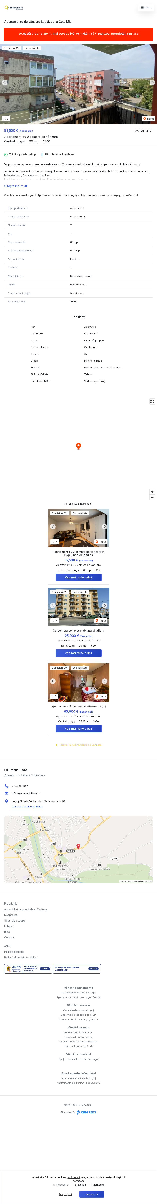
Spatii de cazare (14, 920)
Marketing (99, 1184)
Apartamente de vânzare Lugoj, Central (79, 997)
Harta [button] (150, 118)
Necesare (62, 1184)
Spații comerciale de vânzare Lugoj (78, 1059)
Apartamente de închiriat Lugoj (78, 1078)
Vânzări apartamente (78, 987)
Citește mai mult (15, 186)
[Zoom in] (152, 491)
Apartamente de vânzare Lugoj (57, 195)
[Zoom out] (152, 497)
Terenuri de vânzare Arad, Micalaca (78, 1041)
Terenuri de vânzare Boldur (78, 1046)
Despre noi (11, 914)
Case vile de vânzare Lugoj (78, 1010)
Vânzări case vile (78, 1005)
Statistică (80, 1184)
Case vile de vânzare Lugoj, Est (78, 1014)
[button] (4, 82)
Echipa (8, 926)
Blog (7, 931)
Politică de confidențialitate (21, 957)
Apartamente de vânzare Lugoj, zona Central (109, 195)
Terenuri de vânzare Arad (78, 1037)
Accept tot (92, 1194)
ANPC (7, 946)
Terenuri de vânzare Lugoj (78, 1032)
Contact (9, 937)
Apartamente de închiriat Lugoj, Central (78, 1082)
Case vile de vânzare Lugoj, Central (78, 1019)
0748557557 (20, 785)
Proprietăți (10, 903)
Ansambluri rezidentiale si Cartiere (25, 909)
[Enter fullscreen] (152, 401)
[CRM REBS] (86, 1112)
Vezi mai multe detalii (78, 577)
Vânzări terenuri (78, 1027)
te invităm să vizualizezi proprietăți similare (107, 33)
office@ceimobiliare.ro (26, 793)
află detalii (74, 1177)
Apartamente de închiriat (78, 1073)
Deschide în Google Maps (27, 806)
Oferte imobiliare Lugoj (19, 195)
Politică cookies (14, 951)
